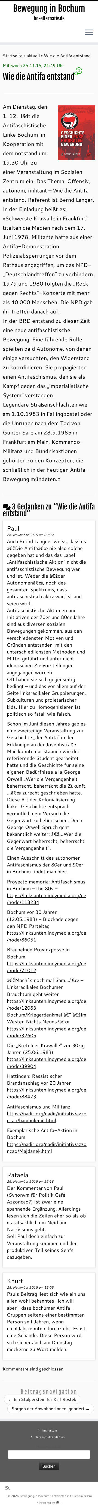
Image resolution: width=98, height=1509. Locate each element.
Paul (13, 528)
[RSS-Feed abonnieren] (8, 1488)
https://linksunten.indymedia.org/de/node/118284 (46, 899)
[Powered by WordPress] (58, 1502)
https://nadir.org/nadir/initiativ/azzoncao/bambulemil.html (47, 1117)
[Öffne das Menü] (89, 32)
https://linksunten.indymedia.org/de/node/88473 (46, 1093)
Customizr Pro (82, 1496)
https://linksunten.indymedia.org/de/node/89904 (46, 1062)
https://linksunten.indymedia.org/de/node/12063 (46, 1004)
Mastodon (43, 1447)
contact (56, 1447)
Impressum (49, 1430)
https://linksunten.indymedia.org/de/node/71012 (46, 967)
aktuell (33, 55)
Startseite (13, 55)
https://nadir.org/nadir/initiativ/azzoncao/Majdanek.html (47, 1147)
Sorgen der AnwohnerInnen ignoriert (50, 1408)
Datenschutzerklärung (50, 1437)
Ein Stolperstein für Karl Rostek (42, 1399)
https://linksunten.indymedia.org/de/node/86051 (46, 936)
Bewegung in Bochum (49, 8)
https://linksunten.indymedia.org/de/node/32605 (46, 1032)
